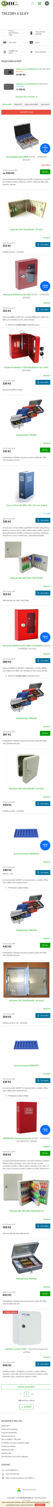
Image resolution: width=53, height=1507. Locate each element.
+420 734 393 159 (12, 1474)
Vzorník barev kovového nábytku (14, 1456)
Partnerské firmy (8, 1436)
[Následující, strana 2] (26, 1394)
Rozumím (40, 1505)
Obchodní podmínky (9, 1429)
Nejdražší (18, 104)
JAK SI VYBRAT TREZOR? (11, 1439)
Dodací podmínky (8, 1446)
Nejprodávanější (31, 104)
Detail (45, 172)
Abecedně (45, 104)
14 (32, 1394)
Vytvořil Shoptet (29, 1489)
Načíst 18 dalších (26, 1387)
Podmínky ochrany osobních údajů (15, 1443)
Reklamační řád (7, 1449)
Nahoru (27, 1407)
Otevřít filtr (26, 112)
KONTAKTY (5, 1426)
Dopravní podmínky (9, 1432)
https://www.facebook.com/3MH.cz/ (20, 1478)
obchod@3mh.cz (12, 1470)
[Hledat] (32, 3)
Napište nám (6, 1453)
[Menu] (47, 3)
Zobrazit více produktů (25, 96)
